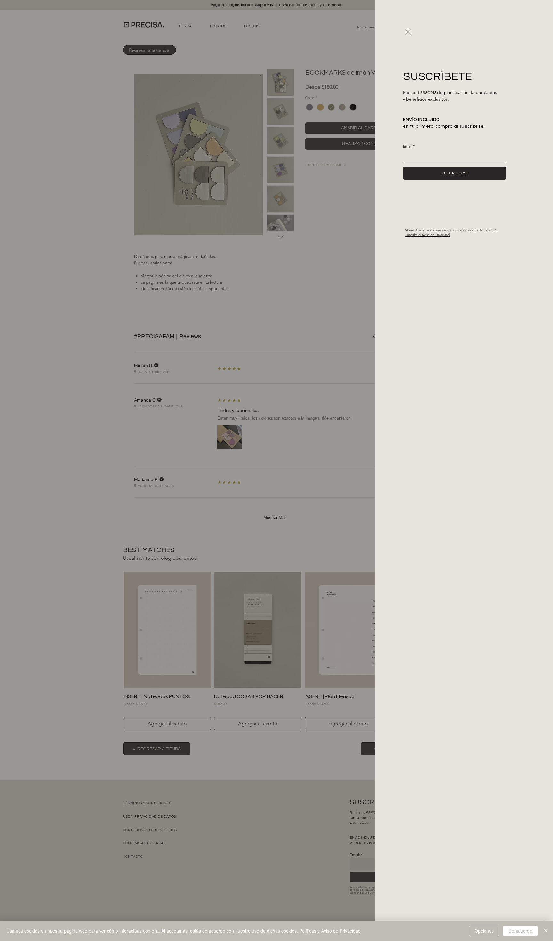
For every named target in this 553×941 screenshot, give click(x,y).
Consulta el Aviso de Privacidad (427, 235)
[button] (408, 31)
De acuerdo (520, 931)
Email (407, 146)
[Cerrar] (545, 931)
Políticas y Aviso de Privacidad (330, 931)
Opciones (484, 931)
